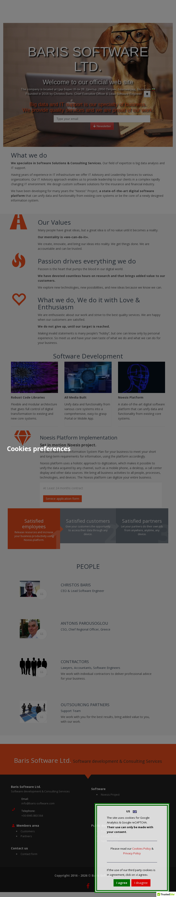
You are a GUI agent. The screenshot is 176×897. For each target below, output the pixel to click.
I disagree (141, 883)
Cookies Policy (141, 848)
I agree (121, 883)
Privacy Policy (132, 853)
